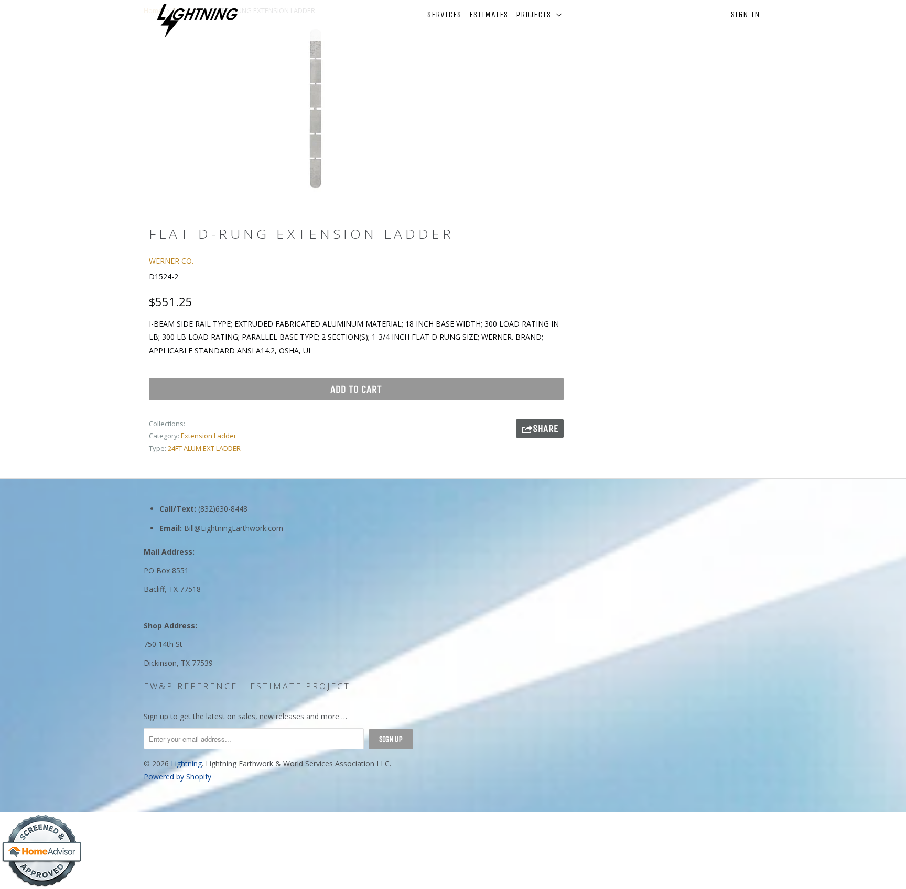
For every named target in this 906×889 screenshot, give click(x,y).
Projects (536, 14)
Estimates (488, 14)
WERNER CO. (171, 261)
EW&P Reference (191, 686)
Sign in (745, 14)
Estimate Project (300, 686)
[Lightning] (197, 21)
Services (444, 14)
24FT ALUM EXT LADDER (204, 448)
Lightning (186, 763)
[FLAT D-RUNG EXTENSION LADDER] (315, 108)
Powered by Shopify (177, 777)
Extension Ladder (208, 435)
